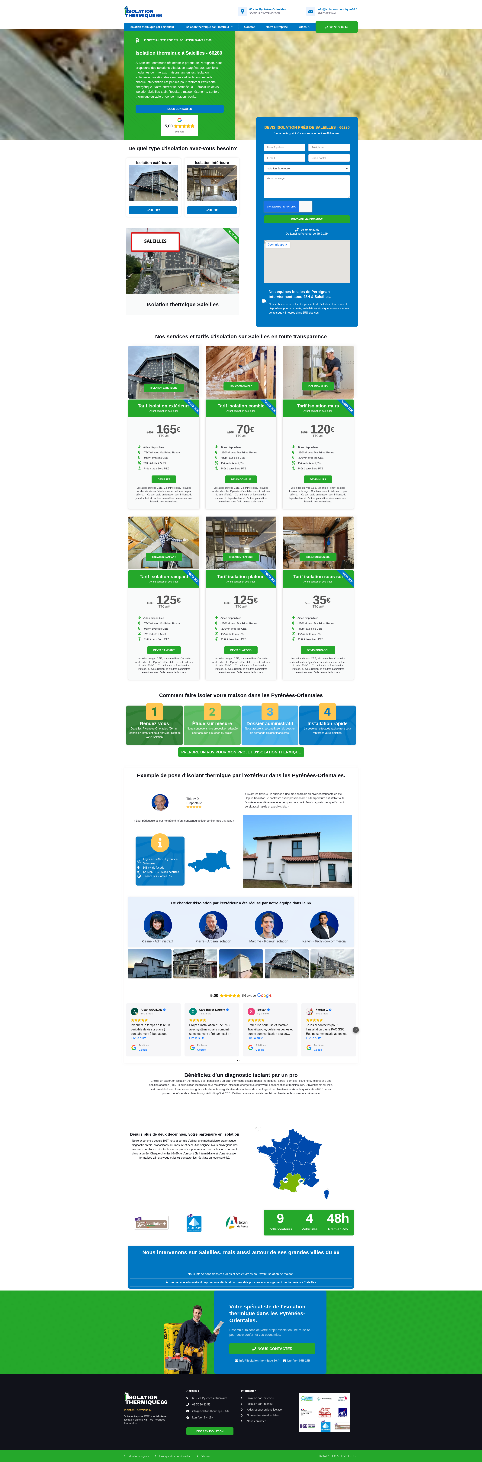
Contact (249, 26)
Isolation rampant (164, 557)
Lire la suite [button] (138, 1038)
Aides (303, 26)
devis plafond (241, 650)
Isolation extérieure (163, 388)
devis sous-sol (318, 650)
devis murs (318, 479)
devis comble (241, 479)
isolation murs (318, 386)
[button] (126, 1030)
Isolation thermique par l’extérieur (152, 26)
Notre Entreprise (277, 26)
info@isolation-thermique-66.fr (337, 9)
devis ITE (164, 479)
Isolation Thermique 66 (138, 1409)
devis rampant (164, 650)
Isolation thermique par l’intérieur (207, 26)
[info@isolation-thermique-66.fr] (310, 11)
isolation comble (241, 386)
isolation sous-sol (318, 557)
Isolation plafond (241, 557)
